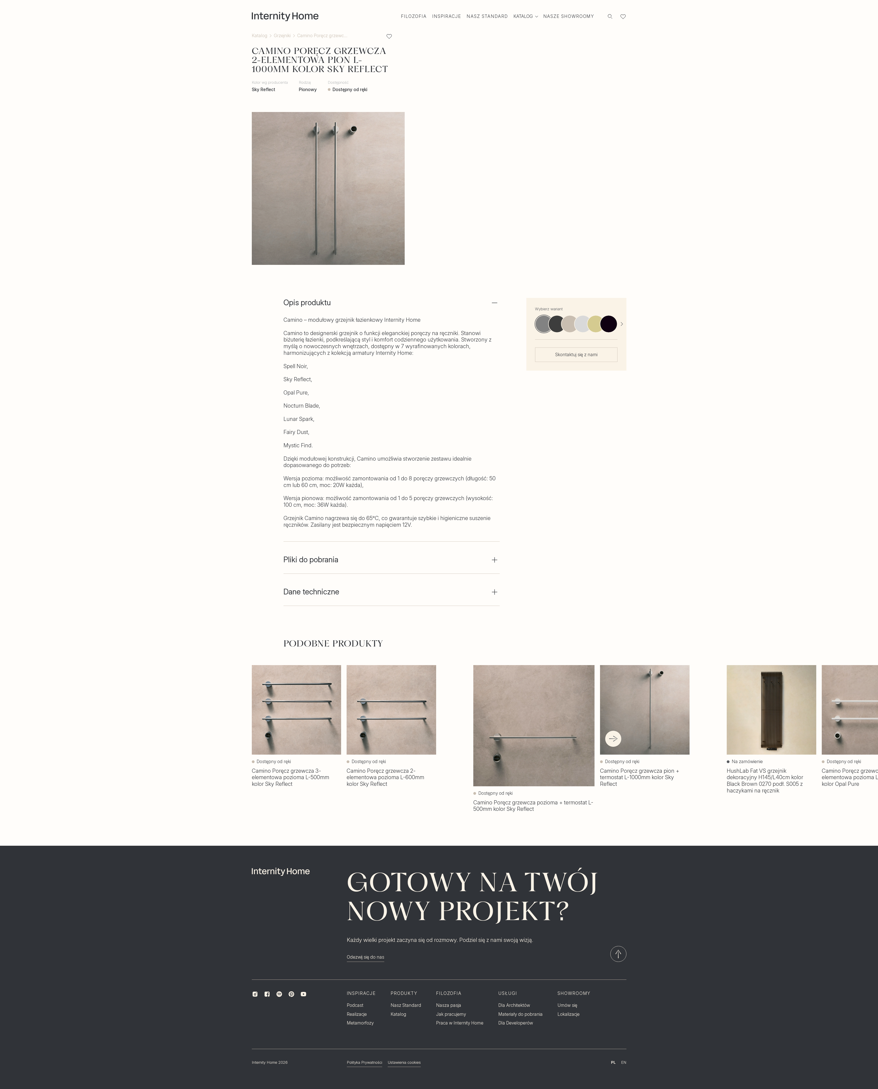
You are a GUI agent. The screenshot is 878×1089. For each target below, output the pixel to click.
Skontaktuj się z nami (576, 354)
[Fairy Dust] (596, 324)
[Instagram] (255, 994)
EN (623, 1062)
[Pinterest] (291, 994)
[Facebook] (267, 994)
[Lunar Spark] (583, 324)
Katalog (259, 35)
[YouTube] (303, 994)
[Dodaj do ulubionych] (389, 36)
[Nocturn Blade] (557, 324)
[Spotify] (279, 994)
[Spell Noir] (608, 324)
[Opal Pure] (570, 324)
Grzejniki (282, 35)
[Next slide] (621, 324)
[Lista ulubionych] (622, 16)
